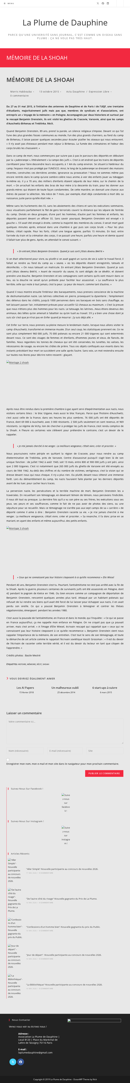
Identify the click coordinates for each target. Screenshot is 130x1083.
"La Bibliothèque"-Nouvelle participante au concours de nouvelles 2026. (64, 984)
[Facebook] (20, 1062)
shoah (46, 664)
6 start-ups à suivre (104, 688)
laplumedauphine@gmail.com (35, 1052)
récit (39, 664)
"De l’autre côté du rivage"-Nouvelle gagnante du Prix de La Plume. (61, 898)
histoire (22, 664)
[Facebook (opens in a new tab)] (102, 3)
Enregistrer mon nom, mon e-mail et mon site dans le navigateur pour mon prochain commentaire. (62, 763)
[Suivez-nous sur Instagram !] (65, 836)
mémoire (31, 664)
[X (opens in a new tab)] (97, 3)
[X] (12, 1062)
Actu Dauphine (75, 91)
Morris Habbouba (21, 91)
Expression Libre (99, 91)
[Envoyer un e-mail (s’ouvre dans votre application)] (112, 3)
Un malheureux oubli (65, 688)
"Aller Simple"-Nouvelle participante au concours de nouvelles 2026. (62, 869)
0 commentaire (19, 95)
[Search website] (120, 3)
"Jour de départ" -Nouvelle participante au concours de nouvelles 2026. (64, 954)
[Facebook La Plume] (65, 803)
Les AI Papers (25, 688)
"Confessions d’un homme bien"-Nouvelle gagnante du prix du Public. (63, 926)
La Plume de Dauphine (65, 22)
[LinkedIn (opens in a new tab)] (107, 3)
